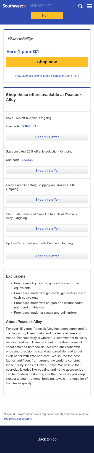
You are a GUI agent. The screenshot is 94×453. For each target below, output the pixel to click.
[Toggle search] (80, 6)
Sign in (47, 15)
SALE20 (27, 160)
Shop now (47, 62)
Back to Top (47, 439)
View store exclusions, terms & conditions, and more (47, 75)
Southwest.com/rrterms (17, 418)
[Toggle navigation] (89, 7)
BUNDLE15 (29, 126)
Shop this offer (47, 137)
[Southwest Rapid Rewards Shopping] (26, 7)
